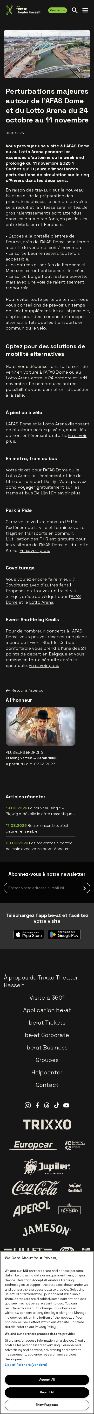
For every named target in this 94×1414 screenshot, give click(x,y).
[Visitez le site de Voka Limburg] (75, 1146)
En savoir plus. (65, 493)
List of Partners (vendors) (26, 1365)
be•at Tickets (47, 1022)
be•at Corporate (47, 1035)
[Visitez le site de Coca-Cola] (36, 1188)
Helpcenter (47, 1072)
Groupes (47, 1060)
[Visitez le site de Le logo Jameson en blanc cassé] (47, 1230)
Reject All (47, 1392)
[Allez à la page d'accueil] (23, 10)
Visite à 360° (47, 997)
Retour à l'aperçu (27, 690)
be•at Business (47, 1047)
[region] (47, 1332)
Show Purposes (47, 1405)
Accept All (47, 1380)
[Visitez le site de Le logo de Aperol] (31, 1209)
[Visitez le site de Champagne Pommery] (69, 1208)
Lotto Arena (41, 602)
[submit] (84, 888)
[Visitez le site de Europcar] (33, 1145)
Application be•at (47, 1010)
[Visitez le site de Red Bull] (75, 1187)
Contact (47, 1085)
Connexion (57, 10)
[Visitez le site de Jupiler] (47, 1167)
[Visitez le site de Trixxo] (47, 1124)
